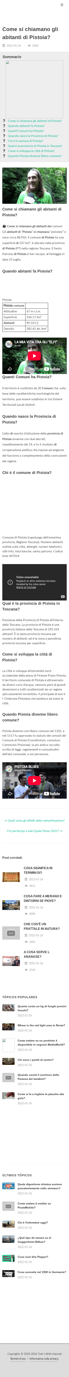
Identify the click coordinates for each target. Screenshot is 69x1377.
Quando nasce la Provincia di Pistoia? (33, 136)
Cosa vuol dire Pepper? (33, 1256)
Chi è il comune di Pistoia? (25, 141)
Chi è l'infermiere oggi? (33, 1222)
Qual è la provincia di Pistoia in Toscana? (35, 146)
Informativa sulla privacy (44, 1359)
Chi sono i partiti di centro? (36, 1059)
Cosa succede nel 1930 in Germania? (42, 1272)
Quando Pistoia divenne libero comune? (34, 156)
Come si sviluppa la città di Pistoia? (31, 151)
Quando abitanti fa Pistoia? (26, 125)
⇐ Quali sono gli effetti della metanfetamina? (35, 820)
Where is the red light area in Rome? (41, 1025)
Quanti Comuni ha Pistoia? (26, 131)
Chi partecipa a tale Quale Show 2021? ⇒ (34, 831)
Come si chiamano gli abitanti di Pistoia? (35, 120)
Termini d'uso (18, 1359)
